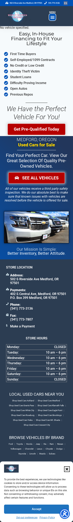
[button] (67, 469)
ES (65, 3)
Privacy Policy (47, 517)
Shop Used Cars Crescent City (37, 425)
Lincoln (32, 454)
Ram (52, 444)
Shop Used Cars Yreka (22, 420)
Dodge (59, 449)
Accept (36, 509)
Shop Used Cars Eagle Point (50, 410)
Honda (29, 444)
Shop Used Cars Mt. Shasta (48, 420)
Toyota (19, 444)
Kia (45, 444)
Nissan (60, 444)
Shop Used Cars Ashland (23, 400)
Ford (11, 444)
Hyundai (22, 454)
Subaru (52, 454)
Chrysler (49, 449)
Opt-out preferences (27, 517)
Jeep (38, 444)
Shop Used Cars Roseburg (22, 415)
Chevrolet (29, 449)
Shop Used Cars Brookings (50, 415)
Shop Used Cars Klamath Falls (51, 405)
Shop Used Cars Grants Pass (21, 405)
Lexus (39, 449)
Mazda (42, 454)
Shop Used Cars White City (22, 410)
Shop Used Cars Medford (49, 400)
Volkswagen (16, 449)
